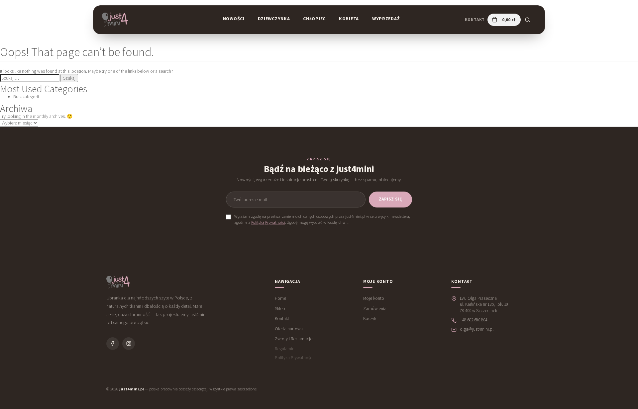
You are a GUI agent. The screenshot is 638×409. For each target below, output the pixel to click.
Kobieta (349, 19)
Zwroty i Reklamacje (293, 339)
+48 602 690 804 (473, 320)
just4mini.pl (131, 388)
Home (280, 298)
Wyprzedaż (386, 19)
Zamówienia (374, 308)
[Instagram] (128, 343)
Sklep (280, 308)
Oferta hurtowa (289, 329)
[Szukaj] (527, 19)
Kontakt (475, 19)
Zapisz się (390, 199)
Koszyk (369, 318)
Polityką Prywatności (268, 222)
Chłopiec (314, 19)
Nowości (234, 19)
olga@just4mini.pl (476, 329)
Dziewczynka (274, 19)
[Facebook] (112, 343)
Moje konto (373, 298)
